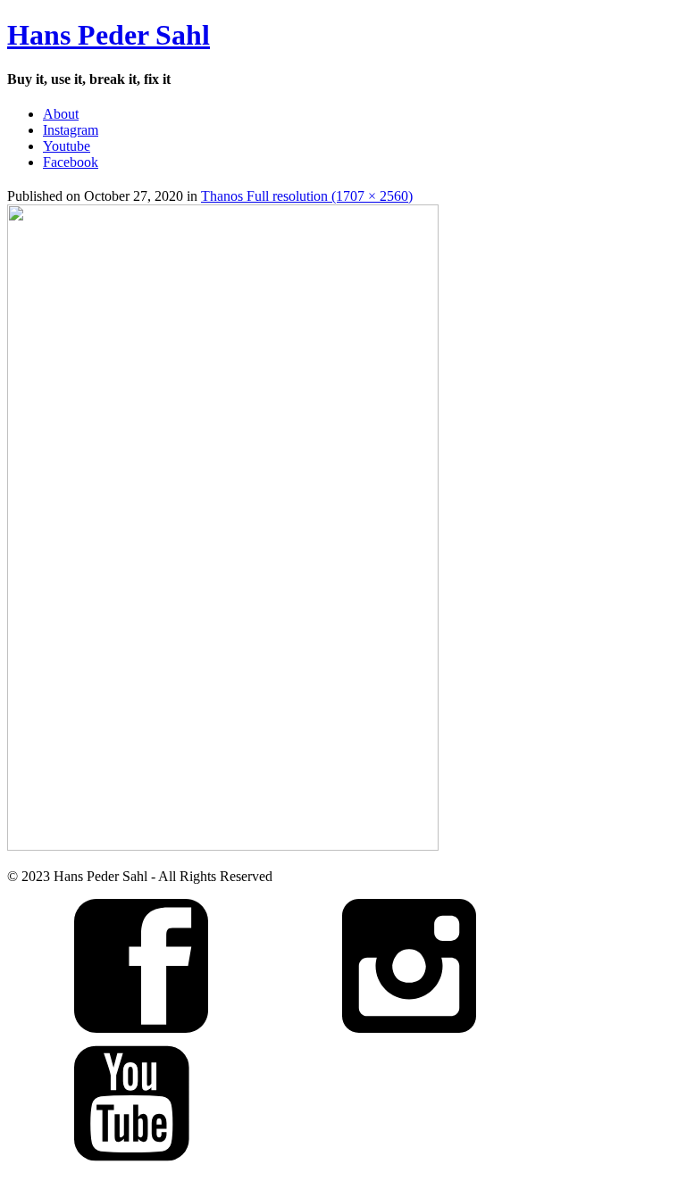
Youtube (66, 146)
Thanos (224, 196)
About (61, 113)
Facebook (70, 162)
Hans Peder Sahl (108, 35)
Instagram (70, 129)
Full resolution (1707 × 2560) (330, 196)
